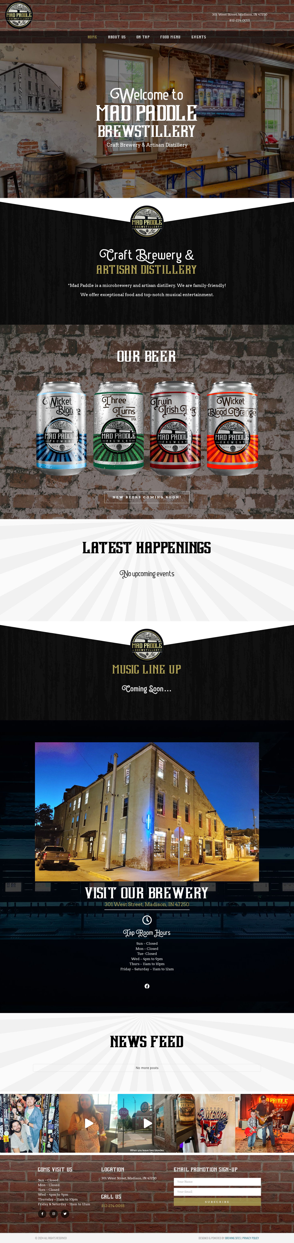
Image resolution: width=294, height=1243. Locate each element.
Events (199, 37)
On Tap (143, 37)
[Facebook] (147, 986)
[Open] (29, 1123)
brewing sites (233, 1238)
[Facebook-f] (42, 1214)
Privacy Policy (250, 1238)
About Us (117, 37)
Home (93, 37)
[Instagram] (53, 1214)
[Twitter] (65, 1214)
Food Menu (170, 37)
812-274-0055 (112, 1206)
